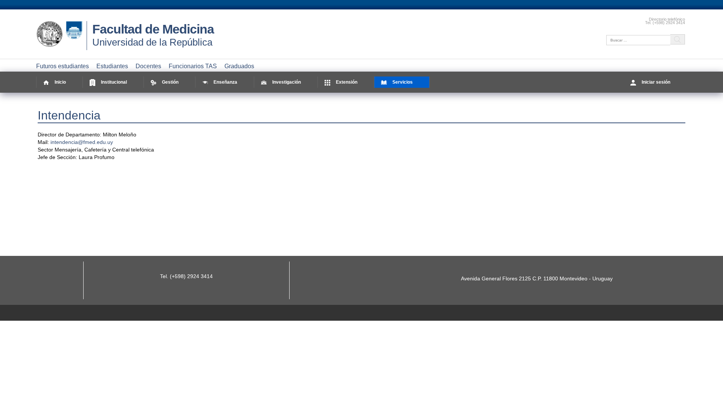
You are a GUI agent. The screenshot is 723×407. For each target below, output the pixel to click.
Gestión (170, 82)
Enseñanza (225, 82)
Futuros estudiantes (62, 66)
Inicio (60, 82)
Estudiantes (112, 66)
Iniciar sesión (656, 82)
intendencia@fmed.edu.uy (81, 142)
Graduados (239, 66)
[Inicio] (61, 47)
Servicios (402, 82)
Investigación (286, 82)
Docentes (148, 66)
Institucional (114, 82)
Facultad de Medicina (153, 29)
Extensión (346, 82)
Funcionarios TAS (193, 66)
